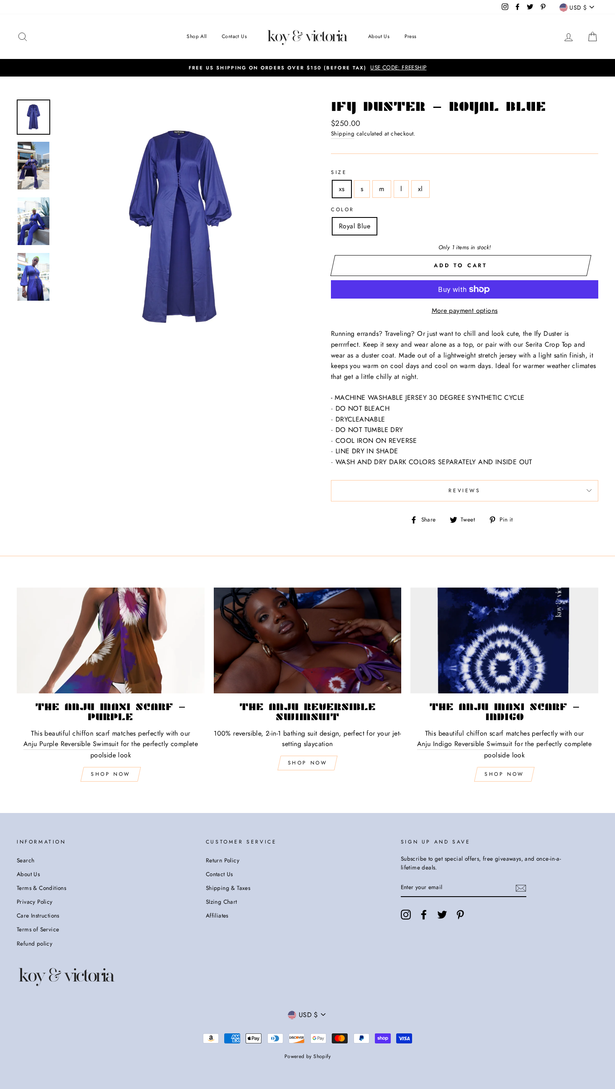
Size (339, 172)
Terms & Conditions (41, 888)
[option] (307, 67)
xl (420, 189)
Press (411, 36)
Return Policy (222, 860)
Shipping (342, 133)
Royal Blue (354, 226)
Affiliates (217, 915)
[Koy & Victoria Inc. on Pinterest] (460, 915)
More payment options (465, 310)
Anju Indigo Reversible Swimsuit (464, 744)
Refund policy (34, 943)
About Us (379, 36)
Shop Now (111, 774)
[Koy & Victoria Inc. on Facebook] (424, 915)
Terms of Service (38, 929)
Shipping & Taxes (228, 888)
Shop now (308, 763)
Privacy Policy (35, 901)
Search (25, 860)
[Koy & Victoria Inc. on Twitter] (442, 915)
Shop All (197, 36)
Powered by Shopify (307, 1056)
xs (342, 189)
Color (342, 209)
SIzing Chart (221, 901)
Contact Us (234, 36)
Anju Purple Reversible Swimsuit (70, 744)
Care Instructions (38, 915)
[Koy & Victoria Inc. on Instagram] (406, 915)
